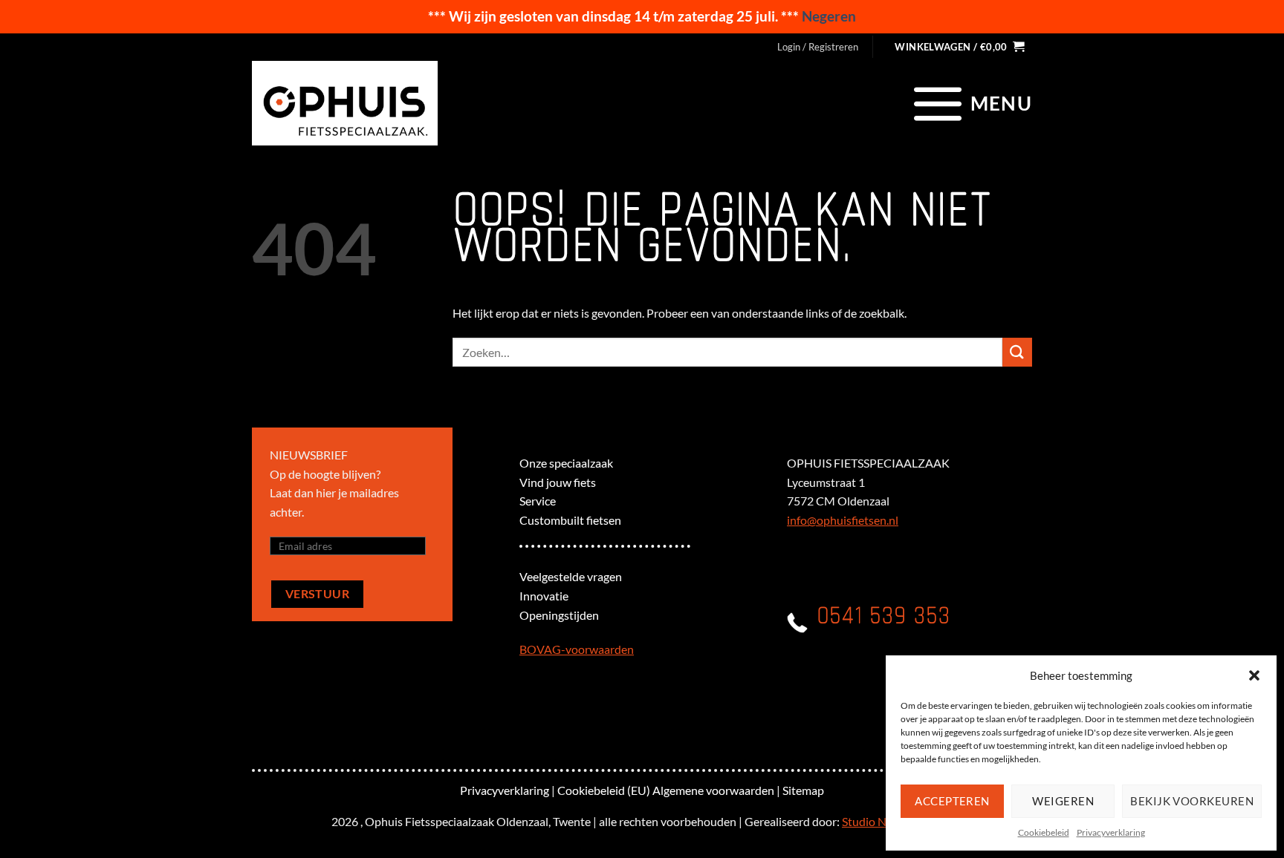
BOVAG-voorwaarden (576, 649)
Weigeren (1063, 801)
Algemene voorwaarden (713, 790)
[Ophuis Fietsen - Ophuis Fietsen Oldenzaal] (345, 103)
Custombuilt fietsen (570, 520)
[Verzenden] (1017, 352)
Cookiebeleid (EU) (603, 790)
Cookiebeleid (1043, 832)
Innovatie (543, 596)
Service (537, 501)
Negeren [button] (829, 15)
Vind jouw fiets (557, 482)
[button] (1254, 675)
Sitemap (803, 790)
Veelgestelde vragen (570, 576)
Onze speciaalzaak (566, 463)
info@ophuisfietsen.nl (842, 520)
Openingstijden (559, 615)
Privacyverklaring (1111, 832)
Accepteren (952, 801)
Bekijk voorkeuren (1192, 801)
